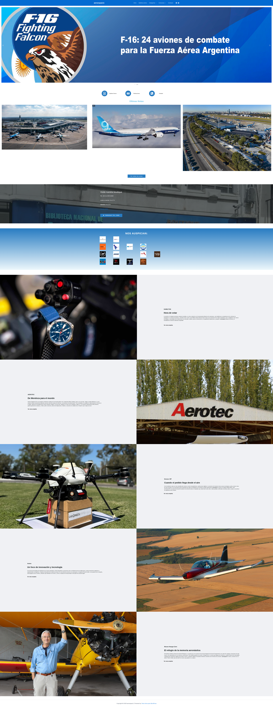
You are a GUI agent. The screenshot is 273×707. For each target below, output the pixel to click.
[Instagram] (178, 3)
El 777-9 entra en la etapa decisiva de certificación (136, 137)
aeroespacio (99, 3)
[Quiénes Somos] (104, 93)
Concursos (161, 3)
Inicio (135, 3)
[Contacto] (152, 93)
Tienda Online (104, 209)
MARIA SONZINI (42, 141)
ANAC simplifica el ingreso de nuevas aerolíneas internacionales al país (46, 137)
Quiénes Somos (113, 93)
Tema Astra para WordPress (148, 703)
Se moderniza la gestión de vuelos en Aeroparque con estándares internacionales (227, 137)
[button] (155, 3)
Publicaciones (136, 93)
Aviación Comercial (60, 142)
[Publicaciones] (128, 93)
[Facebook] (176, 3)
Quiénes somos (143, 3)
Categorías (152, 3)
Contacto (170, 3)
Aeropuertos (51, 142)
